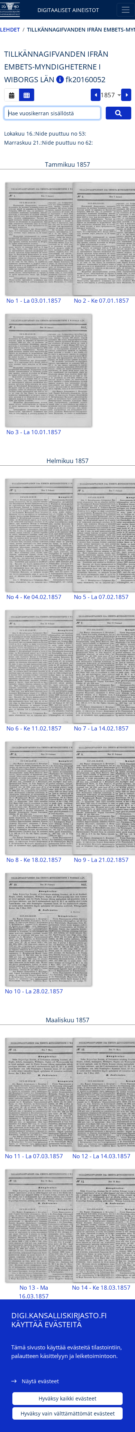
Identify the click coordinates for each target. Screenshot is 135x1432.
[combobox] (110, 95)
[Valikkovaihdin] (126, 9)
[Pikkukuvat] (26, 95)
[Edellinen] (96, 95)
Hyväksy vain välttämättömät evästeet (68, 1413)
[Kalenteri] (11, 95)
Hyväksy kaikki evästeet (67, 1398)
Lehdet (10, 29)
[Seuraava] (126, 95)
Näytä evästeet (40, 1381)
